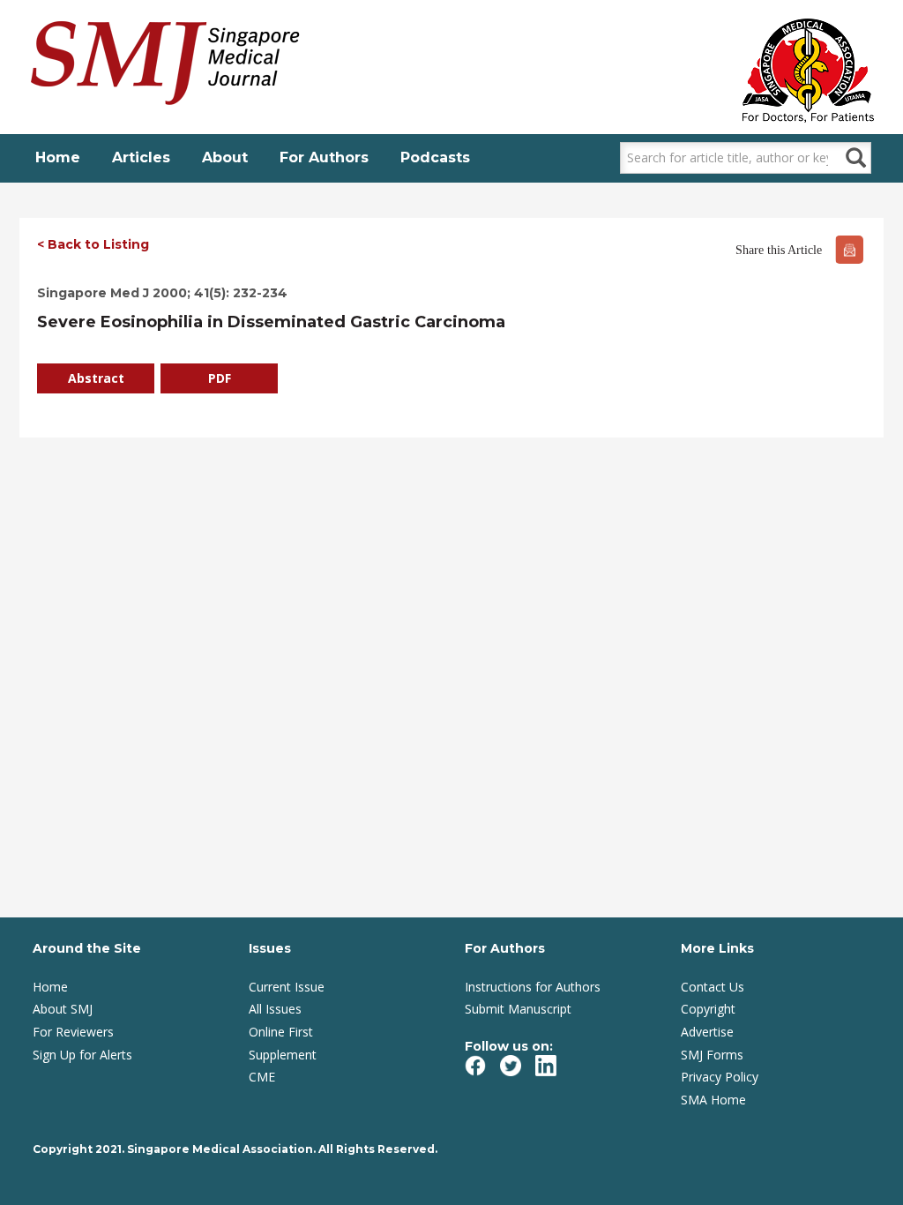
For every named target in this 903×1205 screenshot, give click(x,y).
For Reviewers (73, 1031)
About (225, 157)
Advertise (707, 1031)
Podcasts (435, 157)
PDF (219, 378)
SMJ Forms (712, 1054)
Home (57, 157)
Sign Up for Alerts (82, 1054)
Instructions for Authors (533, 986)
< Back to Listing (93, 244)
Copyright (708, 1008)
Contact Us (712, 986)
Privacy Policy (719, 1076)
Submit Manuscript (518, 1008)
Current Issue (287, 986)
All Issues (275, 1008)
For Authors (324, 157)
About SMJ (63, 1008)
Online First (281, 1031)
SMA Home (713, 1099)
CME (262, 1076)
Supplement (283, 1054)
